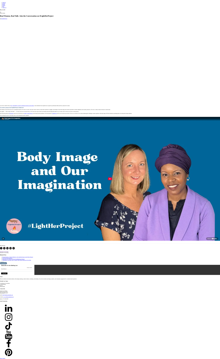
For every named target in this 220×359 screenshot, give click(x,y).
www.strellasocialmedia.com (8, 296)
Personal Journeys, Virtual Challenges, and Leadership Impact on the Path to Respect (17, 257)
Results (3, 4)
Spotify (25, 113)
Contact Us (4, 7)
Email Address (4, 268)
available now (54, 113)
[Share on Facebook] (1, 248)
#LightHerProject (3, 263)
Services (3, 3)
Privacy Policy (2, 358)
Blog (3, 6)
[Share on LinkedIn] (7, 248)
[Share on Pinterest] (13, 248)
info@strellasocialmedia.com (7, 295)
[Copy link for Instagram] (10, 248)
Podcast (3, 5)
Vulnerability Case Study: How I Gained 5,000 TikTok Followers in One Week (16, 260)
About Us (4, 2)
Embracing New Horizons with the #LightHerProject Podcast (13, 259)
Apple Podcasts (30, 113)
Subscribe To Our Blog (4, 251)
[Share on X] (4, 248)
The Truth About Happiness (7, 258)
